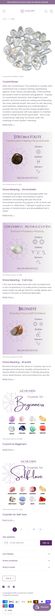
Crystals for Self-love (15, 514)
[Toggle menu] (4, 11)
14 (34, 529)
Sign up (46, 542)
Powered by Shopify (10, 595)
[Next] (40, 530)
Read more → (9, 124)
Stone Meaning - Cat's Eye (17, 280)
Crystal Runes (10, 81)
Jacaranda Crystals (25, 593)
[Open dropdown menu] (49, 554)
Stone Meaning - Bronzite (17, 362)
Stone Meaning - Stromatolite (19, 189)
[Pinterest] (13, 586)
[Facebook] (3, 586)
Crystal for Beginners (14, 444)
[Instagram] (8, 586)
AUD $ (8, 578)
